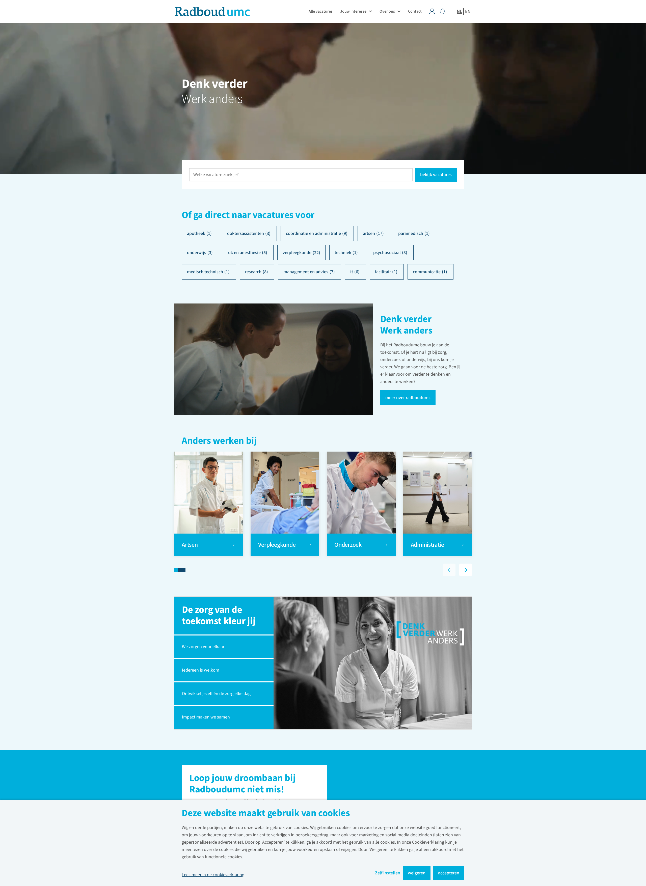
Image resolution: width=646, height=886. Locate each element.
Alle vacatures (321, 11)
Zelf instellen (387, 873)
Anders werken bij (219, 441)
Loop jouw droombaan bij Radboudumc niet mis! (242, 784)
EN (468, 11)
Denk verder (214, 84)
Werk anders (212, 99)
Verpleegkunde (277, 544)
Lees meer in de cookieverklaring (213, 875)
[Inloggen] (434, 11)
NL (459, 11)
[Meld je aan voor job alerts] (442, 11)
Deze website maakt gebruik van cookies (266, 814)
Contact (415, 11)
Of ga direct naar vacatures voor (248, 215)
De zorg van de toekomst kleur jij (218, 615)
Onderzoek (348, 544)
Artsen (190, 544)
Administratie (427, 544)
